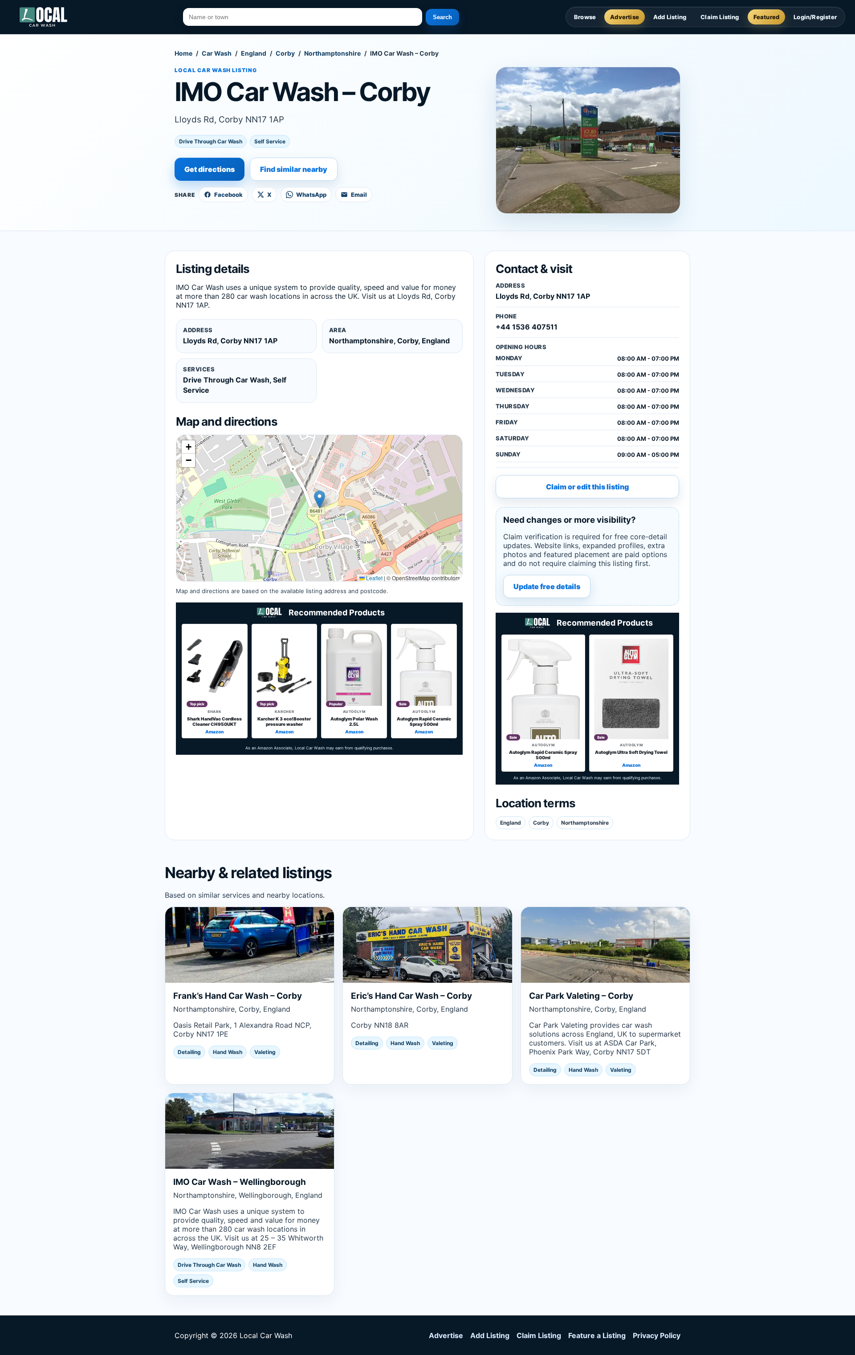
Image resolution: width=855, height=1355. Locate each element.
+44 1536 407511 (527, 326)
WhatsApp (311, 194)
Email (359, 194)
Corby (285, 53)
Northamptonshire (332, 53)
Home (183, 53)
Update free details (546, 586)
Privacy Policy (656, 1335)
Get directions (209, 169)
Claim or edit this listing (587, 486)
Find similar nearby (293, 169)
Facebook (228, 194)
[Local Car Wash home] (43, 17)
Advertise (624, 16)
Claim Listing (719, 16)
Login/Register (815, 16)
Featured (766, 16)
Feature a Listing (597, 1335)
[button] (319, 499)
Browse (585, 16)
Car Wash (217, 53)
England (253, 53)
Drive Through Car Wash (210, 141)
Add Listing (669, 16)
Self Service (269, 141)
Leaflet (374, 578)
